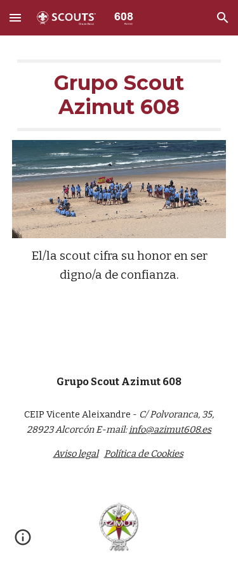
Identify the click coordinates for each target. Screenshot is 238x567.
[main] (119, 95)
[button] (15, 17)
